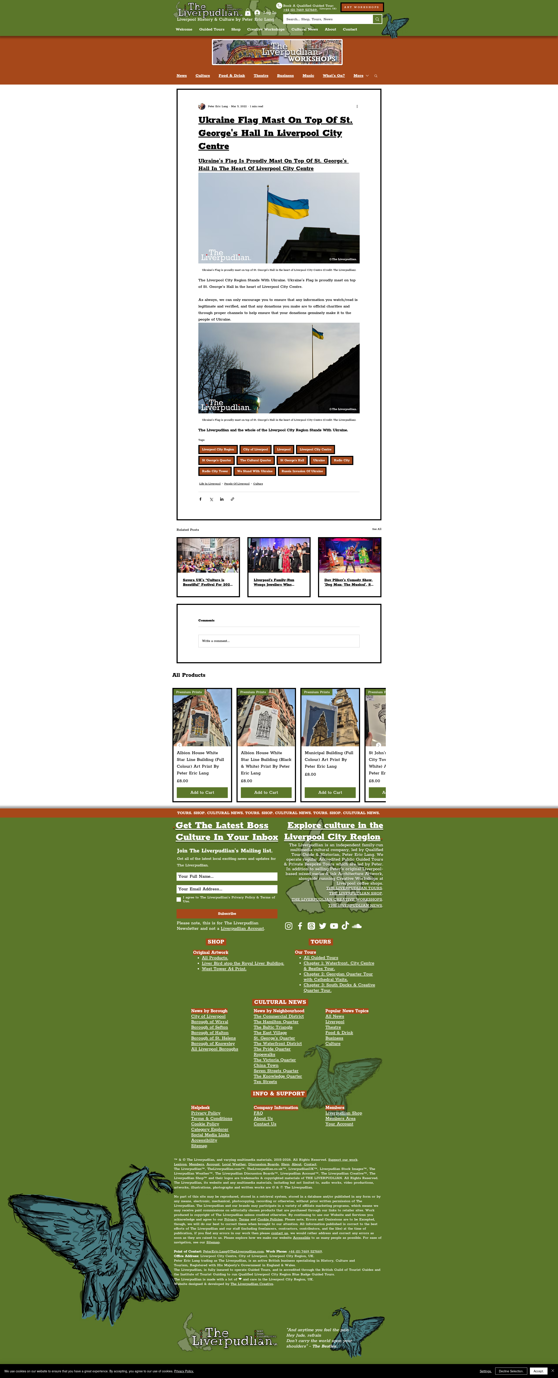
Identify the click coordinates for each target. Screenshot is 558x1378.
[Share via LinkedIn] (222, 499)
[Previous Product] (179, 745)
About (296, 1164)
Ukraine (319, 460)
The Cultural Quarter (255, 460)
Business (285, 75)
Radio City (342, 460)
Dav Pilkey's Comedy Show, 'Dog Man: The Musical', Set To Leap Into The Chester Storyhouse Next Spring (349, 582)
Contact (310, 1164)
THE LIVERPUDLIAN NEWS (355, 905)
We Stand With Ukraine (254, 471)
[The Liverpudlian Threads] (311, 926)
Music (308, 75)
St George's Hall (292, 460)
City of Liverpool (255, 449)
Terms (244, 1219)
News (182, 75)
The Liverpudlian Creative (252, 1284)
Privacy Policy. (184, 1371)
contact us (279, 1233)
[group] (279, 745)
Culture (203, 75)
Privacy (230, 1219)
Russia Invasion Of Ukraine (302, 471)
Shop (285, 1164)
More (358, 75)
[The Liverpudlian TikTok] (345, 926)
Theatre (261, 75)
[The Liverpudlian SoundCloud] (357, 926)
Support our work (342, 1159)
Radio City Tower (215, 471)
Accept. (539, 1371)
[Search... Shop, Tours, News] (377, 19)
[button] (248, 12)
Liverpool (284, 449)
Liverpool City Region (218, 449)
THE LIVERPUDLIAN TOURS (354, 888)
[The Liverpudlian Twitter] (323, 926)
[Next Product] (378, 745)
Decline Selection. (511, 1371)
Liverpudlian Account (242, 928)
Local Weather (234, 1164)
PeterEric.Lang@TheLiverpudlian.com (233, 1251)
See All (376, 529)
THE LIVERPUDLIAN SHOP (355, 893)
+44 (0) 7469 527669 (305, 1251)
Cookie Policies (270, 1219)
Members (196, 1164)
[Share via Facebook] (200, 499)
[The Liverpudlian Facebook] (300, 926)
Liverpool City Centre (315, 449)
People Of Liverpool (237, 483)
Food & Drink (232, 75)
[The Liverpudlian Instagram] (289, 926)
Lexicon (180, 1164)
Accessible (301, 1237)
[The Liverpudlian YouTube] (334, 926)
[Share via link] (232, 499)
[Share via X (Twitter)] (211, 499)
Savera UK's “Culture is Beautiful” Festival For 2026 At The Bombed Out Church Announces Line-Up (207, 582)
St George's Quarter (216, 460)
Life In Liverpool (210, 483)
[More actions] (357, 106)
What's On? (334, 75)
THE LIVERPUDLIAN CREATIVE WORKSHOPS (337, 899)
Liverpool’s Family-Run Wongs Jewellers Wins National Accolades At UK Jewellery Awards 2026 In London (276, 582)
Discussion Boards (263, 1164)
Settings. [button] (486, 1371)
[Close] (552, 1371)
